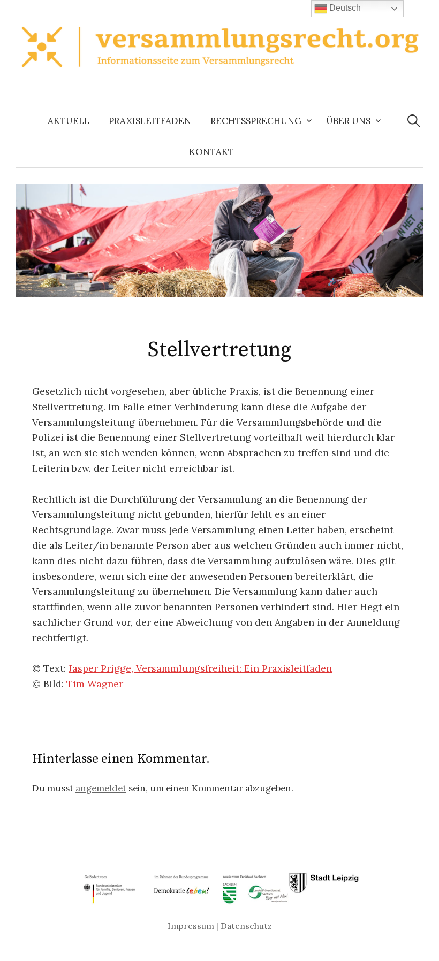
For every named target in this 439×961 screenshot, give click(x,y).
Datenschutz (246, 925)
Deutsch (344, 7)
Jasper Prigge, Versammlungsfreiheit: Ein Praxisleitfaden (200, 668)
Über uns (348, 121)
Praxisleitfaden (150, 121)
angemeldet (100, 788)
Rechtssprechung (255, 121)
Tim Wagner (94, 684)
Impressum (191, 925)
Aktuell (68, 121)
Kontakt (211, 152)
